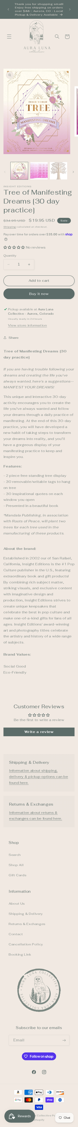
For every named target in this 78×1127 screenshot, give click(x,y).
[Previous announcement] (8, 9)
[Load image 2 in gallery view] (39, 170)
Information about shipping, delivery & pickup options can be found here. (38, 776)
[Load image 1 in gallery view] (19, 170)
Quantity (9, 255)
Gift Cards (17, 875)
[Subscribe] (64, 1040)
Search (15, 855)
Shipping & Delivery (26, 914)
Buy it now (39, 294)
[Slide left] (5, 172)
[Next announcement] (70, 9)
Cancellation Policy (26, 944)
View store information (27, 325)
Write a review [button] (39, 732)
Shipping (9, 226)
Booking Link (20, 954)
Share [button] (14, 337)
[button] (9, 37)
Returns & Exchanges (27, 924)
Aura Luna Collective (36, 1115)
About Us (17, 903)
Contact (16, 934)
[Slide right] (73, 172)
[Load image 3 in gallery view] (58, 170)
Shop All (16, 865)
